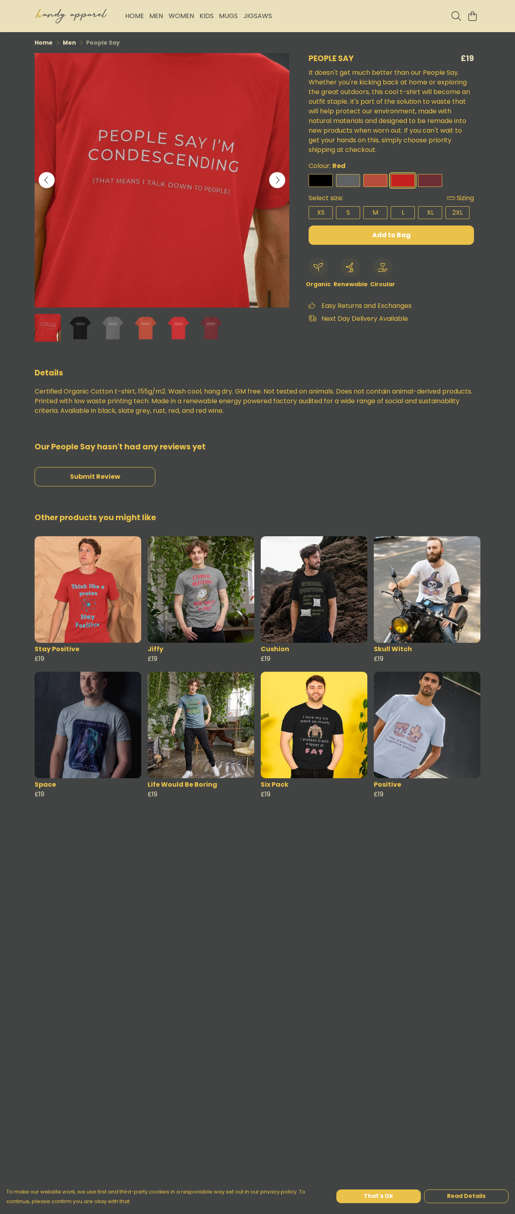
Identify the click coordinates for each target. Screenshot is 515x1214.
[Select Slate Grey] (348, 180)
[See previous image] (47, 180)
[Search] (456, 16)
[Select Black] (321, 180)
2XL (457, 212)
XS (321, 212)
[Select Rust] (375, 180)
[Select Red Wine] (430, 180)
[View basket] (472, 16)
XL (430, 212)
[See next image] (277, 180)
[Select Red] (403, 180)
